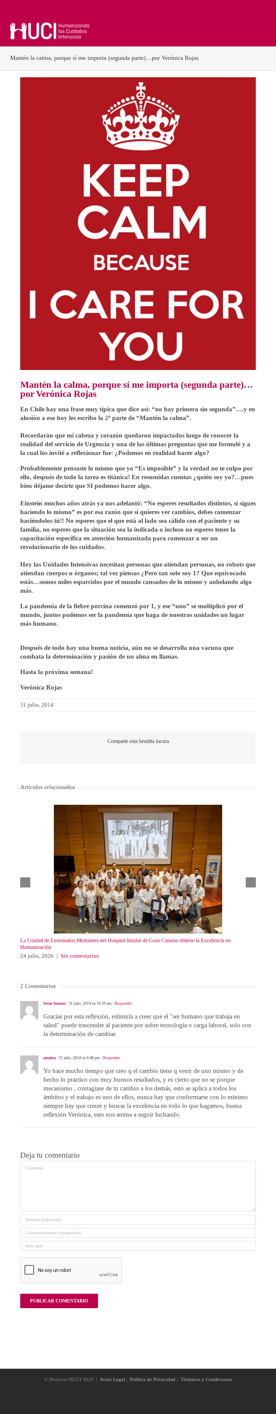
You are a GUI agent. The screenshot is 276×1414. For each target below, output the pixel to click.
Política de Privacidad (152, 1379)
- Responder (121, 1003)
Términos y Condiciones (206, 1379)
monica (49, 1057)
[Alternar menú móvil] (263, 26)
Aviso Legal (112, 1379)
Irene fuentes (54, 1003)
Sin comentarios (80, 956)
